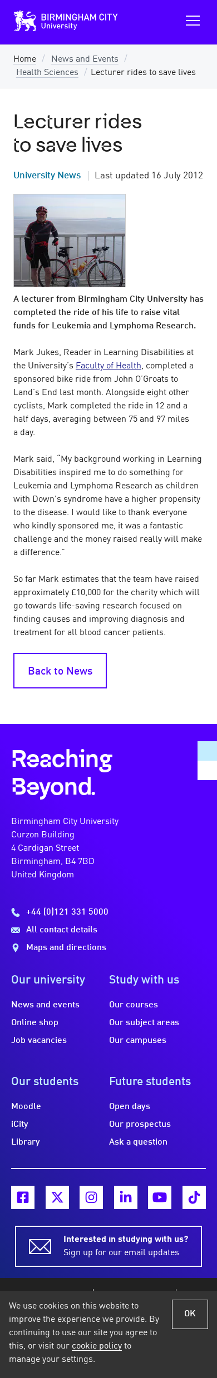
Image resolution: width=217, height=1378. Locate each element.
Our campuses (137, 1040)
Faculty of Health (108, 366)
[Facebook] (22, 1197)
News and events (45, 1005)
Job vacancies (39, 1040)
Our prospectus (140, 1124)
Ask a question (138, 1142)
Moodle (26, 1106)
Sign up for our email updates (125, 1246)
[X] (57, 1197)
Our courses (133, 1005)
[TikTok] (194, 1197)
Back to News (60, 671)
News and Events (85, 59)
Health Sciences (47, 72)
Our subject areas (144, 1022)
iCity (19, 1124)
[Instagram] (91, 1197)
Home (24, 59)
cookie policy (97, 1346)
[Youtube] (159, 1197)
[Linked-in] (125, 1197)
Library (25, 1142)
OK (190, 1314)
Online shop (34, 1022)
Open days (129, 1106)
